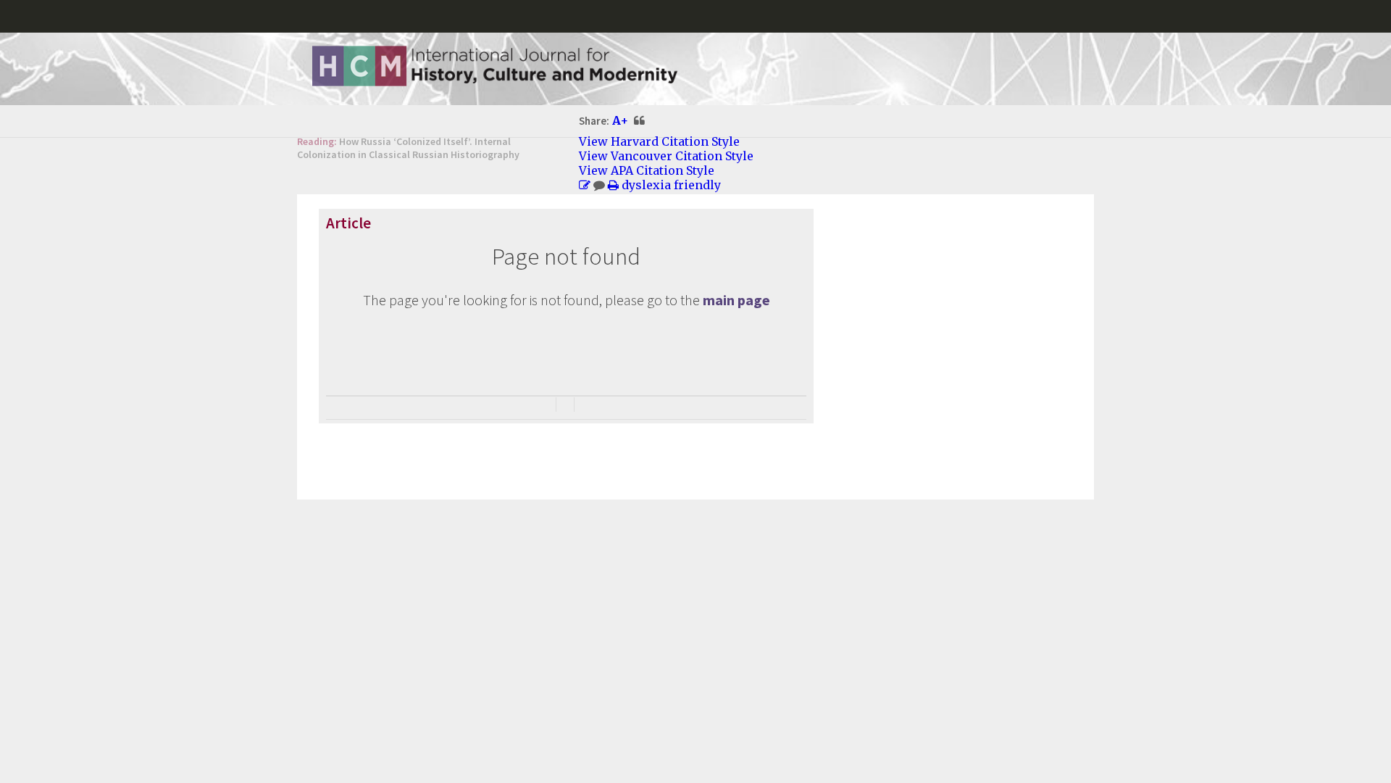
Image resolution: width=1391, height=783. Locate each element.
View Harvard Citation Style (659, 141)
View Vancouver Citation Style (666, 156)
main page (736, 300)
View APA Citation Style (646, 170)
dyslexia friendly (671, 185)
